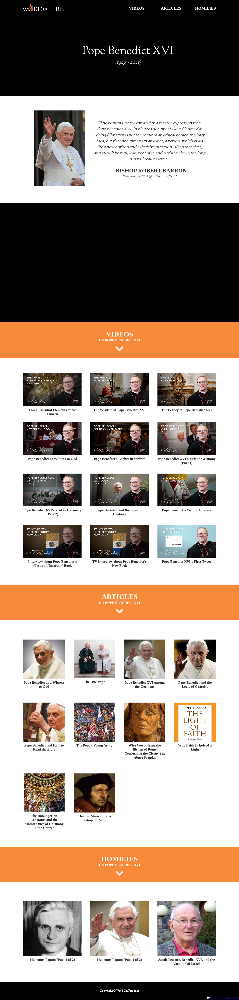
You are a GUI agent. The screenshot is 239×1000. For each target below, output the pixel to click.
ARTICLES (171, 8)
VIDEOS (137, 8)
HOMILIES (205, 8)
